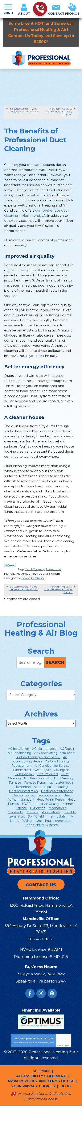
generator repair (61, 782)
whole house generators (53, 821)
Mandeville (15, 812)
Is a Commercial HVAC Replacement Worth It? (23, 110)
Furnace (15, 782)
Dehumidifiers (47, 774)
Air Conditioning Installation (54, 753)
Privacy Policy (29, 1042)
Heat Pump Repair (50, 799)
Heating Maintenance (57, 791)
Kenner (67, 804)
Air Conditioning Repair (40, 759)
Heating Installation (23, 791)
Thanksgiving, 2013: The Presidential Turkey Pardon (58, 111)
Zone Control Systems (41, 825)
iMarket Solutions (32, 1094)
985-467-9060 (41, 939)
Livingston (37, 808)
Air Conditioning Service (52, 766)
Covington (61, 770)
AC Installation (18, 749)
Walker (27, 821)
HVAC (26, 804)
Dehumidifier (24, 774)
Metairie (32, 812)
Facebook (30, 993)
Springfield (36, 816)
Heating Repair (23, 795)
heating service (49, 795)
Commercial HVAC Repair (32, 770)
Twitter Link (10, 565)
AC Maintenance (44, 749)
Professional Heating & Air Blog (41, 629)
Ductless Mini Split (37, 778)
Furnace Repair (35, 782)
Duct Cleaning (35, 569)
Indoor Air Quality (32, 578)
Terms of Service (43, 1042)
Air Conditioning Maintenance (38, 757)
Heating (62, 787)
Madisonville (57, 808)
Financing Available (41, 1010)
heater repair (43, 787)
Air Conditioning (19, 753)
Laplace (21, 808)
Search (55, 662)
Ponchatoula (51, 812)
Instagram (52, 993)
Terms (67, 1045)
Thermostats (56, 816)
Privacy (60, 1045)
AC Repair (67, 749)
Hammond (53, 569)
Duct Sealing (63, 778)
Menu (8, 13)
